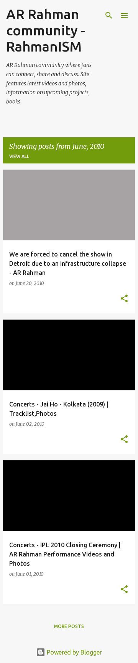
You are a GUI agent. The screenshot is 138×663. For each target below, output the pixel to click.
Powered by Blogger (73, 652)
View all (19, 156)
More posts (69, 626)
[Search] (108, 15)
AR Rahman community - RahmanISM (45, 30)
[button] (124, 299)
